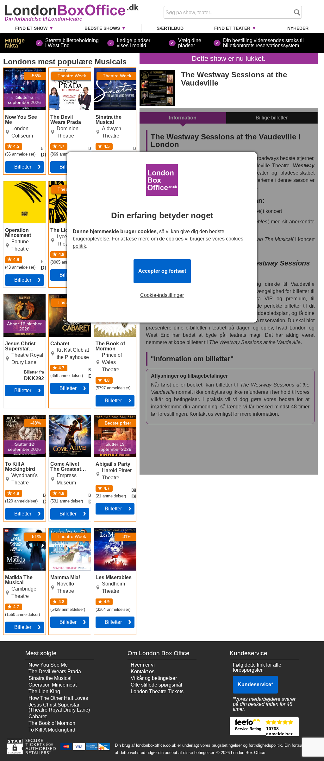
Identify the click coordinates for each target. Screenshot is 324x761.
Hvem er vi (143, 665)
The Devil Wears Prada (67, 73)
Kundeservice (255, 684)
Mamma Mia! (63, 530)
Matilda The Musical (16, 533)
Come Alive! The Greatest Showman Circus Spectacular (68, 425)
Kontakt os (142, 671)
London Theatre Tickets (157, 691)
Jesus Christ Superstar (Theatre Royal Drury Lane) (20, 304)
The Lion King (44, 691)
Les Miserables (111, 530)
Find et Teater (232, 28)
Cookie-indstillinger (162, 295)
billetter (22, 166)
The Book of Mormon (107, 299)
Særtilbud (170, 28)
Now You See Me (23, 70)
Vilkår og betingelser (154, 678)
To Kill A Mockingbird (17, 420)
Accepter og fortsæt (162, 271)
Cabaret (58, 296)
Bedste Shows (102, 28)
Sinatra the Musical (106, 73)
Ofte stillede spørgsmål (156, 684)
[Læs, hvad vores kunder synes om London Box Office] (264, 726)
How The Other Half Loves (58, 698)
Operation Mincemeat (15, 186)
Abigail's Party (110, 417)
